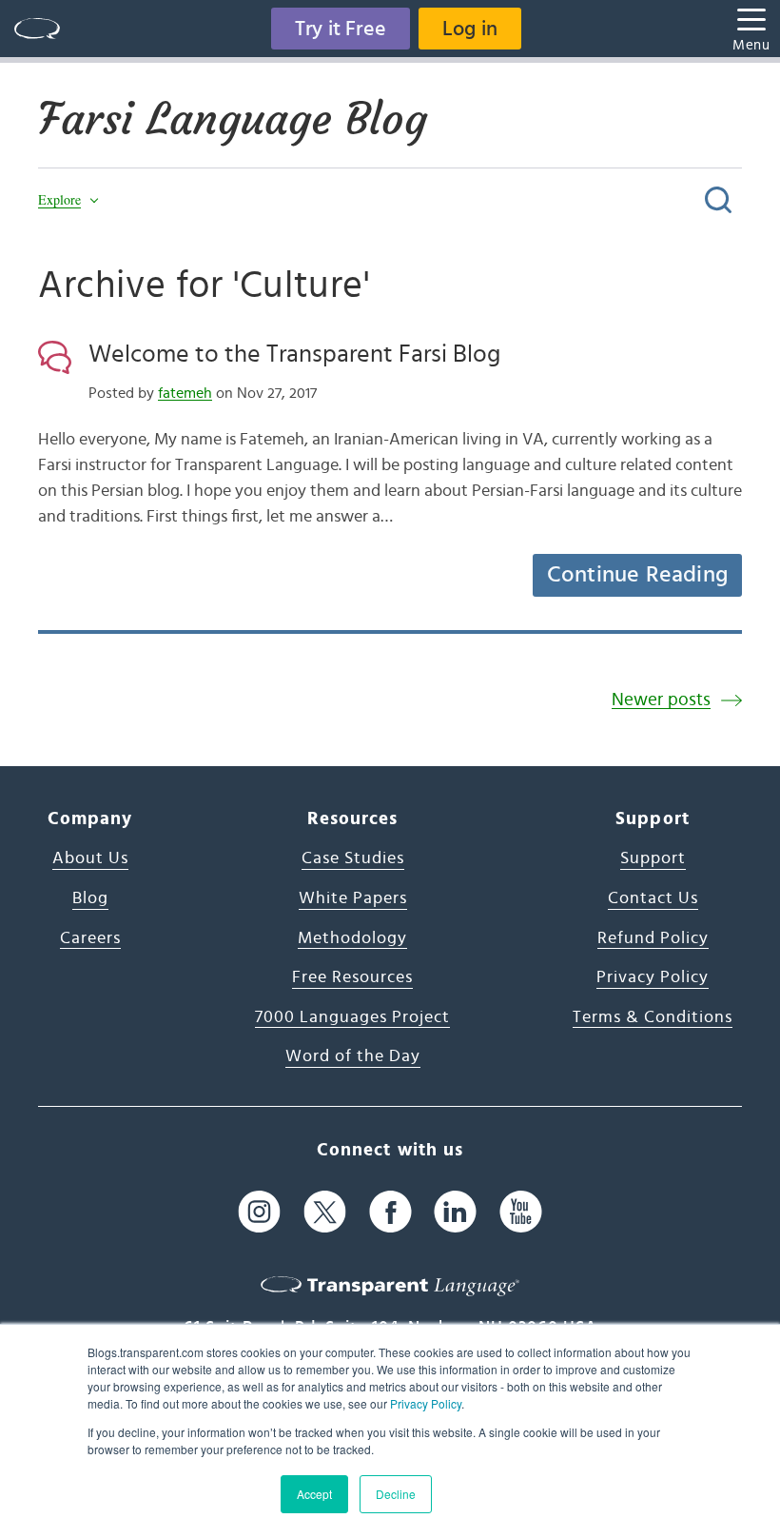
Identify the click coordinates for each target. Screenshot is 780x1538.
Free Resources (352, 977)
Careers (90, 938)
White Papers (353, 898)
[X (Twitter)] (324, 1212)
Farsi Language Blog (232, 119)
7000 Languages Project (352, 1017)
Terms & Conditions (652, 1017)
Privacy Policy (425, 1403)
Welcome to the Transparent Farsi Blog (294, 354)
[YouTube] (520, 1212)
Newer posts (661, 700)
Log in (469, 28)
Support (653, 858)
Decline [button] (396, 1494)
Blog (90, 898)
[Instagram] (259, 1212)
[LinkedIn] (455, 1212)
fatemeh (185, 393)
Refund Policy (653, 938)
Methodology (352, 938)
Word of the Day (352, 1056)
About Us (90, 858)
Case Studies (353, 858)
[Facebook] (390, 1212)
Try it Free (340, 28)
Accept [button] (314, 1494)
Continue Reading (637, 574)
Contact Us (653, 898)
